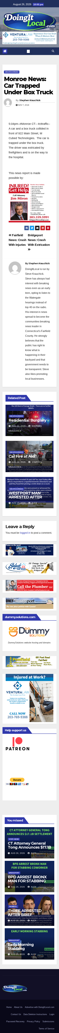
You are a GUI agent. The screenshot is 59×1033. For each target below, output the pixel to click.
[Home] (5, 51)
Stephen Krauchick (29, 100)
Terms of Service (46, 1028)
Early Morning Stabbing (21, 946)
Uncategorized (11, 72)
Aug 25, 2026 (18, 920)
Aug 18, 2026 (19, 462)
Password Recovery (15, 1021)
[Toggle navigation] (28, 51)
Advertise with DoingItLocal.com (39, 1007)
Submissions (48, 1021)
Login (51, 1014)
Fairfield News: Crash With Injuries (17, 240)
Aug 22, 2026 (19, 426)
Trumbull (13, 906)
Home (9, 1007)
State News (14, 839)
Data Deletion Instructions (35, 1014)
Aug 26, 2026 (18, 853)
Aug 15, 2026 (19, 503)
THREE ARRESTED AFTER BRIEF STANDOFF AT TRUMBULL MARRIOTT (29, 916)
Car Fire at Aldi (22, 456)
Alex (34, 503)
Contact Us (16, 1014)
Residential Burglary (27, 420)
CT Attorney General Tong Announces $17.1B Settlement (29, 847)
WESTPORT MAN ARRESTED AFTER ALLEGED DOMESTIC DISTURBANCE (28, 499)
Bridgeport (14, 873)
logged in (25, 532)
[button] (53, 51)
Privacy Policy (33, 1021)
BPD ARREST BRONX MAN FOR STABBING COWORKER (27, 881)
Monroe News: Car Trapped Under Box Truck (28, 85)
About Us (18, 1007)
